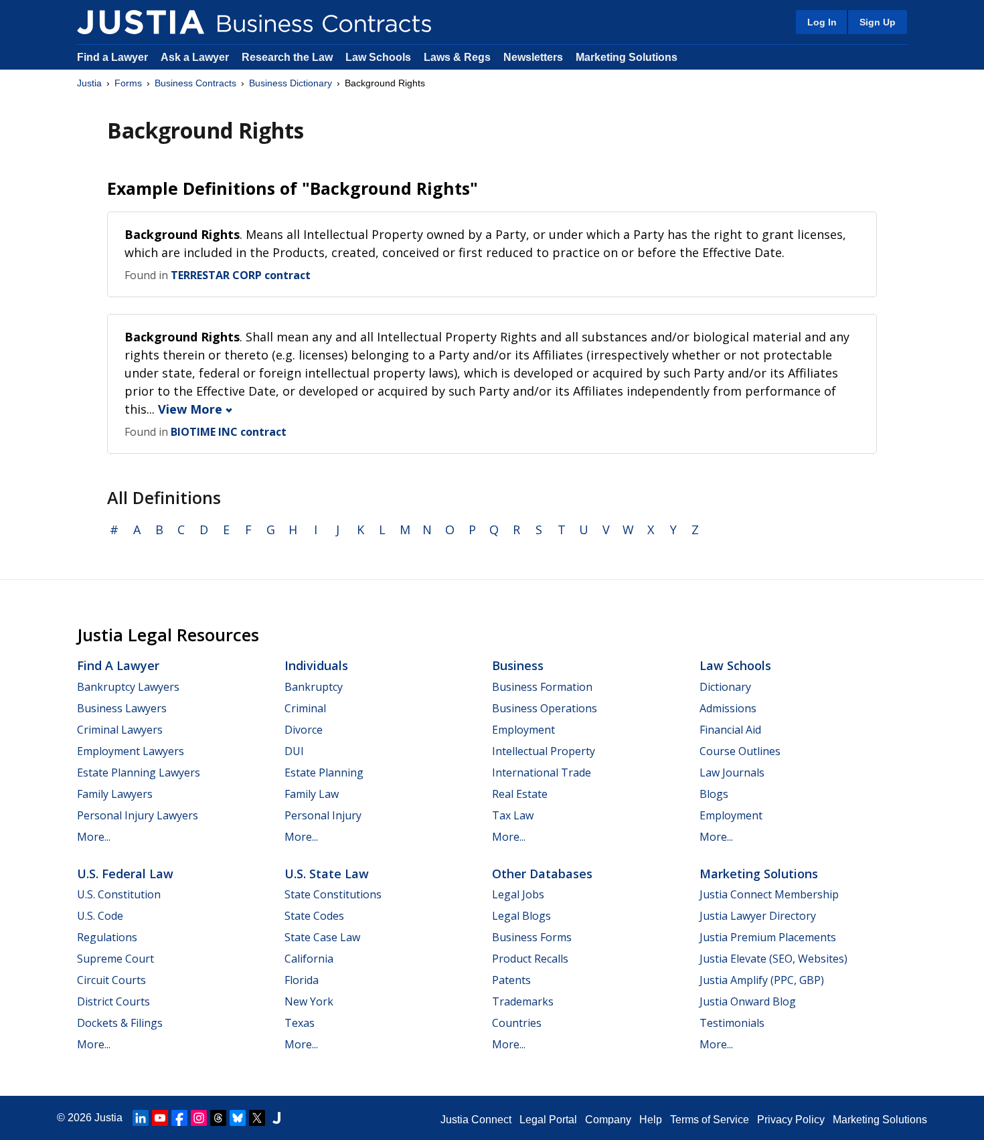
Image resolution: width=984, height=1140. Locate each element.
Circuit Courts (111, 980)
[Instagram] (199, 1118)
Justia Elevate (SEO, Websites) (773, 958)
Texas (299, 1022)
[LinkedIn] (141, 1118)
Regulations (107, 937)
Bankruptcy (313, 686)
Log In (822, 22)
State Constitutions (333, 894)
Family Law (311, 794)
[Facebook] (179, 1118)
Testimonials (732, 1022)
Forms (128, 83)
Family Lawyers (115, 794)
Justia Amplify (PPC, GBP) (762, 980)
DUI (294, 751)
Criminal (305, 708)
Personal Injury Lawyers (137, 815)
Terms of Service (709, 1119)
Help (650, 1119)
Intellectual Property (543, 751)
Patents (511, 980)
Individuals (316, 665)
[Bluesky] (238, 1118)
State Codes (314, 915)
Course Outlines (740, 751)
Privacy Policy (791, 1119)
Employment (523, 729)
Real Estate (520, 794)
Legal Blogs (521, 915)
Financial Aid (730, 729)
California (308, 958)
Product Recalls (530, 958)
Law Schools (378, 57)
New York (308, 1001)
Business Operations (544, 708)
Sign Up (877, 22)
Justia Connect (475, 1119)
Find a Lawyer (112, 57)
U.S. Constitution (119, 894)
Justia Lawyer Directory (758, 915)
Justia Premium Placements (768, 937)
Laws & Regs (457, 57)
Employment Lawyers (130, 751)
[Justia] (140, 22)
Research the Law (287, 57)
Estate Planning (323, 772)
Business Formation (542, 686)
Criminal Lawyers (120, 729)
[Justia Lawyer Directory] (276, 1118)
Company (608, 1119)
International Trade (541, 772)
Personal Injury (322, 815)
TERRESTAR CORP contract (241, 275)
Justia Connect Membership (769, 894)
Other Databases (542, 874)
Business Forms (532, 937)
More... (93, 836)
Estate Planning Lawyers (138, 772)
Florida (301, 980)
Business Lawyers (122, 708)
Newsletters (533, 57)
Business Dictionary (290, 83)
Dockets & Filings (120, 1022)
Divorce (303, 729)
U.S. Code (100, 915)
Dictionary (725, 686)
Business (518, 665)
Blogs (714, 794)
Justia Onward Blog (748, 1001)
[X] (257, 1118)
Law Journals (732, 772)
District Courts (113, 1001)
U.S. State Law (326, 874)
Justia (89, 83)
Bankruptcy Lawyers (128, 686)
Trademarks (523, 1001)
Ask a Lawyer (196, 57)
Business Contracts (195, 83)
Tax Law (513, 815)
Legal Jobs (518, 894)
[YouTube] (160, 1118)
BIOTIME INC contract (228, 431)
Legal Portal (548, 1119)
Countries (517, 1022)
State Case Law (322, 937)
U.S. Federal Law (125, 874)
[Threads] (218, 1118)
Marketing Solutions (626, 57)
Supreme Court (115, 958)
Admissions (728, 708)
